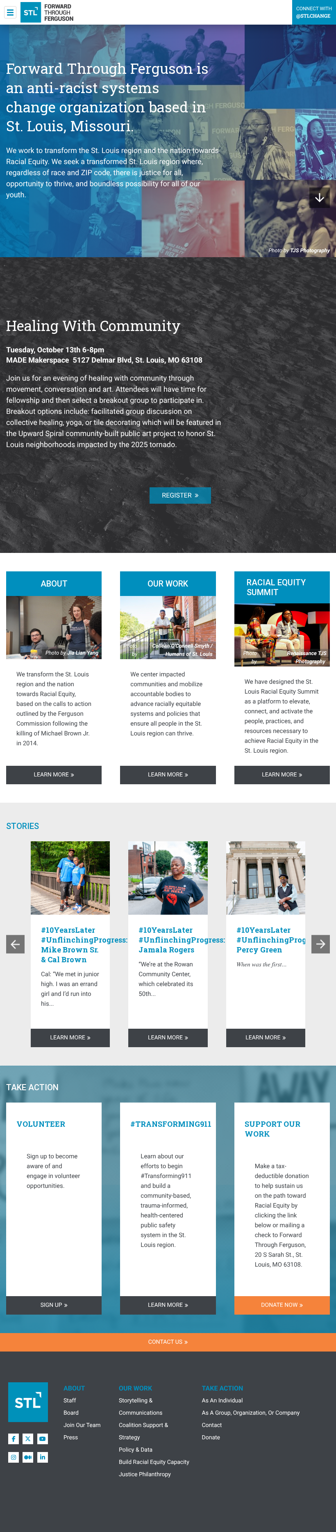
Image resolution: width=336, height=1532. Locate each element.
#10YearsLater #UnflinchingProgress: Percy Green (279, 939)
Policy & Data (135, 1450)
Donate (211, 1437)
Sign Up (51, 1305)
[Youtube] (42, 1439)
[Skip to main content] (319, 197)
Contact (212, 1425)
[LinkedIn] (42, 1457)
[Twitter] (28, 1439)
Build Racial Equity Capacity (154, 1462)
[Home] (46, 12)
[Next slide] (320, 944)
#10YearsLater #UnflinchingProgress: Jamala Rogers (181, 939)
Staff (70, 1400)
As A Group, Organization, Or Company (251, 1413)
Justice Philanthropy (145, 1474)
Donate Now (279, 1305)
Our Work (135, 1388)
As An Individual (222, 1400)
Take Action (222, 1388)
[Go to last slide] (15, 944)
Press (71, 1437)
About (74, 1388)
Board (71, 1413)
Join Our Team (82, 1425)
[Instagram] (13, 1457)
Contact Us (165, 1342)
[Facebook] (13, 1439)
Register (176, 495)
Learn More (51, 775)
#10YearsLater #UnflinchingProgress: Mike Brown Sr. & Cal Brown (84, 944)
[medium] (28, 1457)
